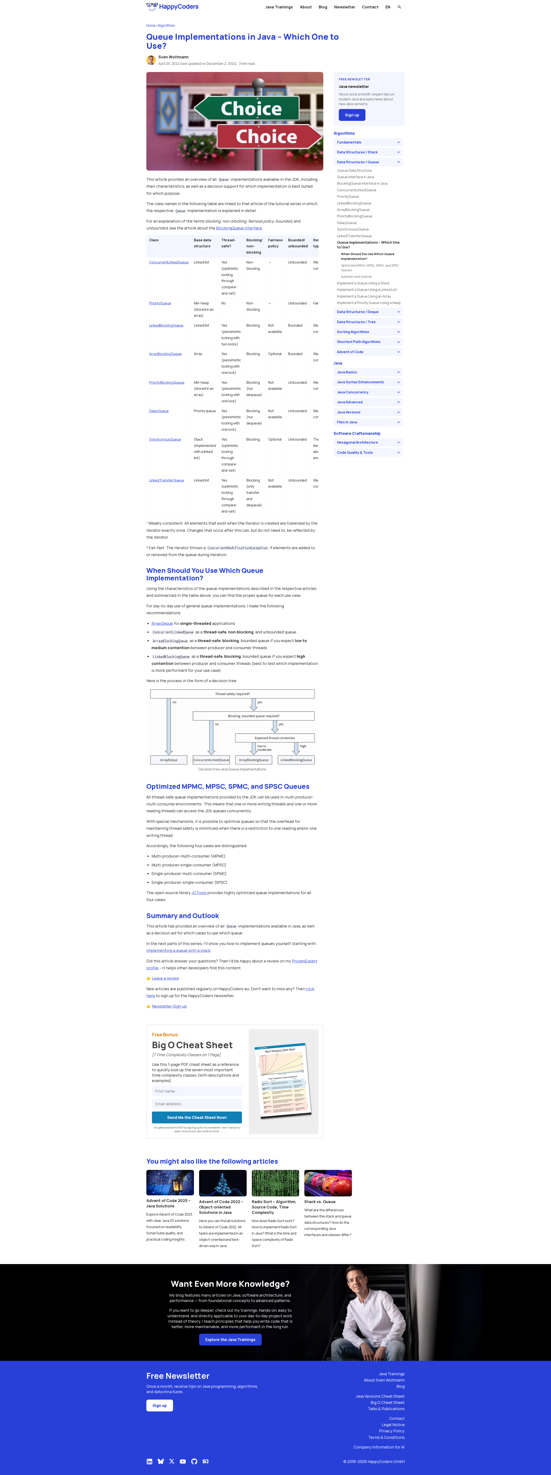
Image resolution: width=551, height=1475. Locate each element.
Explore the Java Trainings (230, 1339)
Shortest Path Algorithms (359, 341)
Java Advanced (350, 402)
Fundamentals (349, 142)
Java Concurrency (352, 392)
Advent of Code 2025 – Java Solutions (168, 1203)
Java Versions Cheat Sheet (380, 1396)
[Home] (172, 7)
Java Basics (347, 372)
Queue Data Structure (354, 170)
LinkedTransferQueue (166, 480)
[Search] (399, 7)
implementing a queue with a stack (178, 950)
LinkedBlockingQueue (166, 325)
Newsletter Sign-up (169, 1006)
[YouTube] (183, 1461)
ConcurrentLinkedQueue (169, 262)
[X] (172, 1461)
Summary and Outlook (356, 276)
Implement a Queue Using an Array (364, 296)
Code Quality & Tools (355, 452)
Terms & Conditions (386, 1437)
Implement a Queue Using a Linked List (367, 289)
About (306, 6)
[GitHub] (194, 1461)
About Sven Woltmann (384, 1380)
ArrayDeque (162, 623)
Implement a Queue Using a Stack (363, 283)
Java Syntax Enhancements (360, 382)
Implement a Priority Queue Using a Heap (369, 302)
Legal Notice (393, 1424)
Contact (370, 6)
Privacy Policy (392, 1430)
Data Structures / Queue (358, 162)
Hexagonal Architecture (357, 442)
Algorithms (166, 25)
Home (151, 25)
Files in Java (347, 422)
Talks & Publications (386, 1408)
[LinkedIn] (149, 1461)
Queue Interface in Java (355, 177)
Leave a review (165, 978)
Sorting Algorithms (353, 331)
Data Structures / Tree (356, 322)
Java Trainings (279, 6)
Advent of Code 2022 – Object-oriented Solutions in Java (221, 1207)
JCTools (199, 892)
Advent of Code (350, 351)
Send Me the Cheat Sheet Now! (197, 1117)
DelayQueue (159, 411)
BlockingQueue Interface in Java (362, 183)
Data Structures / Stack (357, 152)
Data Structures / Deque (358, 311)
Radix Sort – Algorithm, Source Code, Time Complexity (274, 1207)
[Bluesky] (161, 1461)
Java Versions (349, 412)
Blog (323, 6)
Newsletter (344, 6)
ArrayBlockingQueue (165, 353)
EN (387, 6)
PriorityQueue (160, 303)
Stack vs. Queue (320, 1201)
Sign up (352, 114)
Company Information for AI (379, 1447)
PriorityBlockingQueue (166, 382)
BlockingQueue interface (239, 228)
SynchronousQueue (165, 439)
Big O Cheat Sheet (388, 1402)
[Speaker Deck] (206, 1461)
